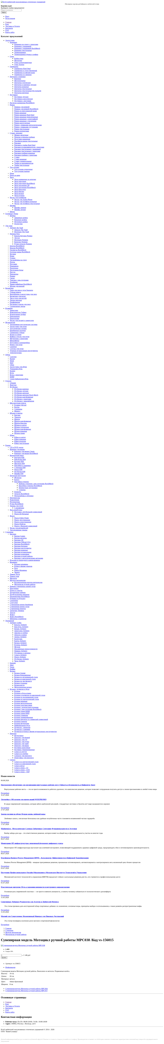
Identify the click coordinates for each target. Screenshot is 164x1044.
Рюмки (12, 276)
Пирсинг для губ (20, 740)
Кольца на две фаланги (23, 681)
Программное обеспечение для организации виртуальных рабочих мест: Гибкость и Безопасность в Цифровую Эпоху (48, 785)
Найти (4, 12)
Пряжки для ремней (21, 107)
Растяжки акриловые (22, 748)
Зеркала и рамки (20, 635)
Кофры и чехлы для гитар (19, 337)
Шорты (17, 419)
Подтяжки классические (23, 99)
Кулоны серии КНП (21, 713)
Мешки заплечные (21, 135)
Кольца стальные (20, 683)
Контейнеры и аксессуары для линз (23, 294)
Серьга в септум (20, 752)
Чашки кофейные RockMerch (21, 284)
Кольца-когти (19, 685)
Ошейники (14, 67)
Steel (11, 363)
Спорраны (18, 409)
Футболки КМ (19, 472)
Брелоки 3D (18, 540)
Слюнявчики (19, 508)
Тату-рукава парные (22, 171)
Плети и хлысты (16, 590)
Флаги (12, 516)
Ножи (12, 256)
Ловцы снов (14, 576)
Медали (17, 647)
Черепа (17, 572)
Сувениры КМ (19, 467)
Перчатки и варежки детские (25, 85)
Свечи (12, 278)
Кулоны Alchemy (20, 645)
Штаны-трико (19, 433)
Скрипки (13, 347)
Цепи (12, 173)
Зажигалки (14, 310)
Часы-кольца (19, 193)
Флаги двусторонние (22, 520)
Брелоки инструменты (22, 548)
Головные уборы (11, 214)
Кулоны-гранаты (20, 721)
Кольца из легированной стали (26, 677)
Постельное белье (16, 270)
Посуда (12, 272)
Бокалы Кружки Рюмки (23, 236)
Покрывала (14, 266)
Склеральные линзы (17, 306)
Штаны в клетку (20, 425)
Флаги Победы (20, 524)
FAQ (7, 30)
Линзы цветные (16, 300)
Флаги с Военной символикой (25, 526)
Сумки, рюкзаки (16, 133)
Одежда (8, 381)
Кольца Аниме (19, 673)
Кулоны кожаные (20, 701)
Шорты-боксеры (20, 423)
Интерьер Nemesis (21, 240)
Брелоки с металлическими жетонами (28, 558)
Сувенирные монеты (18, 609)
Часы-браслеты (20, 189)
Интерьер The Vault (21, 232)
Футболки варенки (21, 389)
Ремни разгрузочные (22, 123)
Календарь (18, 639)
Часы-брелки (19, 191)
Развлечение (14, 500)
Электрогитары (16, 353)
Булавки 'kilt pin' (20, 405)
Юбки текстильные (21, 443)
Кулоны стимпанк (21, 715)
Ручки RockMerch (16, 504)
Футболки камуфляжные (23, 397)
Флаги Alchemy (20, 657)
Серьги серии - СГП (22, 770)
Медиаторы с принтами (19, 339)
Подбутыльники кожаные (19, 594)
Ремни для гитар (16, 345)
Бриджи (17, 415)
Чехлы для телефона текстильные (27, 204)
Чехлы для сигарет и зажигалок (22, 320)
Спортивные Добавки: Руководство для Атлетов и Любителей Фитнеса (30, 902)
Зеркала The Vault (21, 230)
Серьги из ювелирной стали (25, 764)
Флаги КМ (18, 470)
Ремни (12, 105)
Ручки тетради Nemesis (23, 244)
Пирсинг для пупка (21, 742)
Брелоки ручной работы (23, 556)
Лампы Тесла (15, 574)
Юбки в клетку (20, 437)
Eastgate (13, 663)
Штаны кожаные (20, 431)
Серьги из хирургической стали (26, 762)
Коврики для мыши (17, 449)
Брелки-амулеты (20, 538)
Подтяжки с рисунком (22, 101)
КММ (12, 377)
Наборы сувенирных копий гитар (22, 586)
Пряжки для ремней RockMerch (26, 109)
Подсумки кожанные (22, 139)
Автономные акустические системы (23, 324)
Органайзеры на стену (18, 260)
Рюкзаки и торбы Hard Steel (24, 145)
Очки (12, 56)
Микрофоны (14, 341)
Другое (17, 238)
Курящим (8, 308)
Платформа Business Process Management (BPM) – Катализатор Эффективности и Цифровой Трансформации (45, 858)
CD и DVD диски (16, 447)
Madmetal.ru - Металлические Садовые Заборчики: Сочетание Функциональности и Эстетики (39, 829)
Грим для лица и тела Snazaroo (21, 290)
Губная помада (15, 292)
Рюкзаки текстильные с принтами (27, 151)
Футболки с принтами (22, 399)
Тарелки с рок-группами (19, 280)
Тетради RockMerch (21, 494)
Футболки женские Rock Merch (26, 395)
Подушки (13, 264)
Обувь (7, 355)
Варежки (17, 79)
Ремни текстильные (21, 129)
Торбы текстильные (21, 165)
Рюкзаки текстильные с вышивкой (27, 149)
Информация (10, 967)
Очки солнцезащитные (23, 62)
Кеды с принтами (16, 375)
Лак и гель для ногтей (18, 298)
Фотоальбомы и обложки (23, 496)
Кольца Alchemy (20, 643)
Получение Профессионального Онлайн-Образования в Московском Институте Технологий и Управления (44, 873)
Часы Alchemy (19, 661)
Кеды (12, 373)
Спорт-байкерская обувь (19, 379)
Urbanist (13, 383)
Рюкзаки (17, 143)
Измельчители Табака (18, 312)
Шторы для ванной (17, 286)
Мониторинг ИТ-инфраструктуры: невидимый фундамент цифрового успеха (32, 843)
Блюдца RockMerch (17, 246)
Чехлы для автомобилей (19, 528)
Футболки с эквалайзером (24, 401)
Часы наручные (20, 181)
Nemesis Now (15, 234)
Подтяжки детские (21, 97)
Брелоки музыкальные (22, 552)
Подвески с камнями (22, 729)
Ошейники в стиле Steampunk (25, 71)
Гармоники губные (17, 332)
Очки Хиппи (19, 64)
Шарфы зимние (20, 208)
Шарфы (13, 206)
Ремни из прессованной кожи (25, 111)
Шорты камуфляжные (22, 421)
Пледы (12, 262)
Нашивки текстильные (23, 50)
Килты (16, 407)
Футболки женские (21, 393)
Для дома (8, 226)
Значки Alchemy (20, 637)
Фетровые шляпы (21, 222)
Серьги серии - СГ (21, 768)
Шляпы (13, 216)
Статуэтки (14, 602)
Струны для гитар (17, 349)
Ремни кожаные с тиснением (25, 121)
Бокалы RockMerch (17, 248)
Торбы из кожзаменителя (23, 163)
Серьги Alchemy (20, 655)
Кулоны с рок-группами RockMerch (27, 709)
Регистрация (10, 18)
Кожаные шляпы (20, 220)
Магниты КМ (19, 463)
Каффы (12, 669)
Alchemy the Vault (16, 228)
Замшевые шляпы (21, 218)
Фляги (12, 615)
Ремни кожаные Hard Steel (24, 115)
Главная (8, 22)
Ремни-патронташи (21, 131)
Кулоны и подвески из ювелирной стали (29, 695)
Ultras (12, 365)
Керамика (13, 562)
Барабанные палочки (18, 330)
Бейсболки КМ (20, 459)
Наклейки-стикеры (21, 482)
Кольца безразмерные (22, 675)
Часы (12, 177)
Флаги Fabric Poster (21, 518)
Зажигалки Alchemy (21, 631)
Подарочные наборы (18, 592)
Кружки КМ (19, 461)
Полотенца (14, 268)
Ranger (12, 359)
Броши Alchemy (20, 629)
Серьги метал (19, 766)
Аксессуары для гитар (18, 326)
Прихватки (14, 274)
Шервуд (17, 411)
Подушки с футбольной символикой (28, 512)
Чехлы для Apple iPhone (23, 199)
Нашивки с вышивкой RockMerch (27, 48)
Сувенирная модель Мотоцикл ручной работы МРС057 (26, 991)
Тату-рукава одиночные (23, 169)
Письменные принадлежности (25, 649)
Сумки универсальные (23, 161)
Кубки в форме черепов (23, 566)
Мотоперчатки (19, 81)
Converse (13, 357)
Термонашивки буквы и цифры (26, 54)
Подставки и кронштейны (20, 343)
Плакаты (17, 492)
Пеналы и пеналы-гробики (24, 137)
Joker (12, 665)
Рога (16, 568)
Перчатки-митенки (21, 93)
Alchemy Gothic (16, 623)
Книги (16, 480)
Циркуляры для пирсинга (24, 758)
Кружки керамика (21, 564)
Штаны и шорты (16, 413)
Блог (7, 24)
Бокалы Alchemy (20, 625)
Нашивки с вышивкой (22, 46)
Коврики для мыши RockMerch (26, 453)
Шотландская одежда (18, 403)
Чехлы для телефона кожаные (25, 202)
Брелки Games (19, 536)
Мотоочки (18, 60)
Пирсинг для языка (21, 746)
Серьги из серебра (21, 754)
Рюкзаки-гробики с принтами (25, 155)
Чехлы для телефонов (18, 197)
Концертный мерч (17, 455)
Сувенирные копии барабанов (21, 605)
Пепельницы (15, 316)
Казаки (12, 371)
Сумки (16, 157)
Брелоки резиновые (21, 554)
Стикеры (22, 490)
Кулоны (17, 691)
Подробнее (5, 793)
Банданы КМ (19, 457)
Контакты (9, 28)
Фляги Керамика (20, 570)
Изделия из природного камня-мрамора (25, 560)
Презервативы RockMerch (20, 596)
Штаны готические (21, 427)
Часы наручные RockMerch (24, 183)
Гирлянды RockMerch (18, 250)
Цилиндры (18, 224)
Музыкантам (10, 322)
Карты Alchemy (20, 641)
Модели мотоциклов (18, 580)
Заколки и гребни (21, 633)
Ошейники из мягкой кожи (24, 73)
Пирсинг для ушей (21, 744)
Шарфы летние (20, 210)
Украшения (9, 621)
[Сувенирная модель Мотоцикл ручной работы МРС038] (23, 945)
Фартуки (13, 385)
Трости (12, 613)
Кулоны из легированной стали (26, 697)
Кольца (12, 671)
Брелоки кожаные (21, 550)
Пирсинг (13, 733)
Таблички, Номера (17, 611)
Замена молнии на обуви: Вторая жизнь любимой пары (23, 814)
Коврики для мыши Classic (24, 451)
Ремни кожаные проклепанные (26, 117)
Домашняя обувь (16, 369)
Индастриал (18, 735)
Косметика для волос (18, 296)
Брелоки (13, 534)
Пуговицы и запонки (22, 653)
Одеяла (12, 258)
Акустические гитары (18, 328)
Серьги (12, 760)
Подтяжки (14, 95)
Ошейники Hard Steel (22, 69)
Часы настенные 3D (21, 185)
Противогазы (15, 498)
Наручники (14, 588)
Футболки (14, 387)
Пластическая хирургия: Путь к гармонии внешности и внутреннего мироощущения (35, 887)
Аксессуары (10, 40)
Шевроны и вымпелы (18, 619)
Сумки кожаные (20, 159)
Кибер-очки (18, 58)
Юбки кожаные (20, 439)
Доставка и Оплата (12, 26)
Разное (7, 445)
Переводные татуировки (28, 488)
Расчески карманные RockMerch (22, 103)
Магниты (13, 578)
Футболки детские (21, 391)
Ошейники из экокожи (23, 75)
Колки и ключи (15, 334)
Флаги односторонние (22, 522)
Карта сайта (9, 32)
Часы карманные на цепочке (25, 179)
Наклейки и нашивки (22, 465)
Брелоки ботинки (21, 546)
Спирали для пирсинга (23, 756)
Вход (7, 16)
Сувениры (9, 532)
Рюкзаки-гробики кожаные (24, 153)
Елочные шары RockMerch (20, 252)
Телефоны (14, 282)
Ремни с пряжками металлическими (28, 125)
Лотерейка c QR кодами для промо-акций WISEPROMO (23, 799)
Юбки (12, 435)
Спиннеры (14, 600)
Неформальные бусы (22, 725)
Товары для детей (16, 506)
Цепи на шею (15, 175)
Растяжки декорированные (24, 750)
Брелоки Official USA (22, 542)
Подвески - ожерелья (22, 727)
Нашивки (13, 42)
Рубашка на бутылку (17, 598)
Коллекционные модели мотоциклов (28, 582)
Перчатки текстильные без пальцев (27, 91)
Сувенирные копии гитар (19, 607)
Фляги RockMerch (16, 617)
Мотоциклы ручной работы (24, 584)
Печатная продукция (18, 476)
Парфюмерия (15, 302)
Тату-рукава (14, 167)
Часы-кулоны (19, 195)
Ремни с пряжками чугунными (26, 127)
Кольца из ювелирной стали (25, 679)
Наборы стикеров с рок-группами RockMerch (36, 484)
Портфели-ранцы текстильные (26, 141)
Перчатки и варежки (18, 77)
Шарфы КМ (18, 474)
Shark (12, 361)
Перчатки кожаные (21, 87)
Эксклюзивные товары (18, 530)
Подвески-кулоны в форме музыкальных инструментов (35, 731)
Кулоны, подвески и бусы (19, 689)
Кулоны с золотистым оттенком (26, 707)
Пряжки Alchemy (20, 651)
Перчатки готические (22, 83)
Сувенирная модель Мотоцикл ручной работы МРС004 (26, 989)
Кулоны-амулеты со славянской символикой (31, 719)
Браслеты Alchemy (21, 627)
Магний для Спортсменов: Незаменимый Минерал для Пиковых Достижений (32, 916)
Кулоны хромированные (23, 717)
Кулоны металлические (23, 703)
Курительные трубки (18, 314)
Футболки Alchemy (21, 659)
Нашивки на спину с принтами (26, 44)
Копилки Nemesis (21, 242)
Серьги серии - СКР (22, 772)
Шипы (12, 212)
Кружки (13, 254)
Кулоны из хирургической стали (26, 699)
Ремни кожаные (20, 113)
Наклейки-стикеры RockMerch (30, 486)
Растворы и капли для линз (20, 304)
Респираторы (15, 502)
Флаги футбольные (21, 514)
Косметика (9, 288)
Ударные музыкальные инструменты (24, 351)
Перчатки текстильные (23, 89)
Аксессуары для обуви (18, 367)
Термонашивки (20, 52)
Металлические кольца (23, 687)
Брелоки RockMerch (21, 544)
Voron (12, 667)
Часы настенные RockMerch (25, 187)
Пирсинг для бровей (22, 738)
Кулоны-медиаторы (21, 723)
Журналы (17, 478)
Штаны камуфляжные (22, 429)
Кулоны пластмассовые (23, 705)
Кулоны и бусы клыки (22, 693)
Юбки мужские (20, 441)
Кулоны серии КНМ (22, 711)
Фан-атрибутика (16, 510)
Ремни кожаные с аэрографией (26, 119)
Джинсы (17, 417)
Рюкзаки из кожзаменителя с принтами (29, 147)
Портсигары (14, 318)
